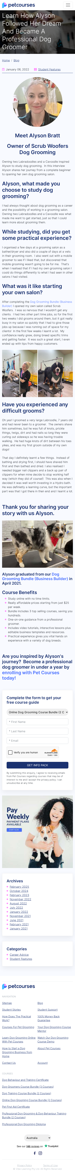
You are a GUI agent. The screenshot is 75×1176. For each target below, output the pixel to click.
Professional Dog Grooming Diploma (24, 1124)
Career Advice (19, 954)
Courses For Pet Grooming (18, 1027)
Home (6, 60)
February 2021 (19, 924)
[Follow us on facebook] (35, 1153)
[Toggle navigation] (68, 5)
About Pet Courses (49, 1048)
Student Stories (11, 1009)
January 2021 (19, 928)
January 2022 (19, 912)
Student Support (48, 1009)
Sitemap (7, 1003)
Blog (16, 60)
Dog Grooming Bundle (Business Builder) (35, 576)
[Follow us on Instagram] (40, 1153)
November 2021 (20, 916)
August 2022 (18, 903)
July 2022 (16, 907)
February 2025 (19, 886)
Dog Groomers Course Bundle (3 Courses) (28, 1086)
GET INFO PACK (37, 765)
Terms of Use (50, 1165)
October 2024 (19, 891)
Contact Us (9, 1062)
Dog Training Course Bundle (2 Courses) (26, 1093)
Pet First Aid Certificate (16, 1106)
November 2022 (20, 899)
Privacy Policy (24, 1165)
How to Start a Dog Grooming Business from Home (17, 1052)
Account (43, 1062)
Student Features (49, 69)
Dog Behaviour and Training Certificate (25, 1080)
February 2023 (19, 895)
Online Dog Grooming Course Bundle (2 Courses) (32, 1100)
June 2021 (16, 920)
